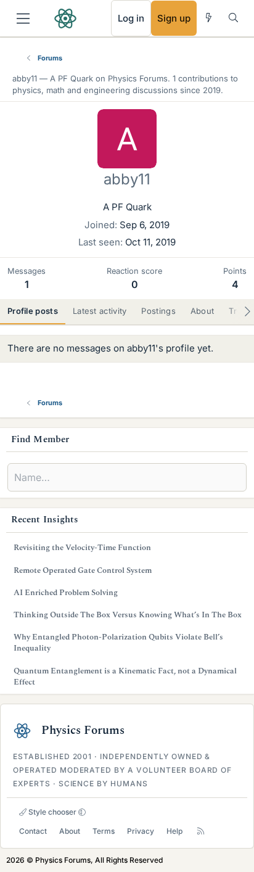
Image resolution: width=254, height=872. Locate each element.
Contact (33, 831)
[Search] (233, 17)
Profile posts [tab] (32, 311)
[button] (82, 812)
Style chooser (51, 811)
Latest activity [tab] (100, 311)
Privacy (140, 831)
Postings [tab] (158, 311)
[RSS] (201, 831)
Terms (103, 831)
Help (174, 831)
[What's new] (209, 17)
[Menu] (23, 18)
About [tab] (202, 311)
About (69, 831)
